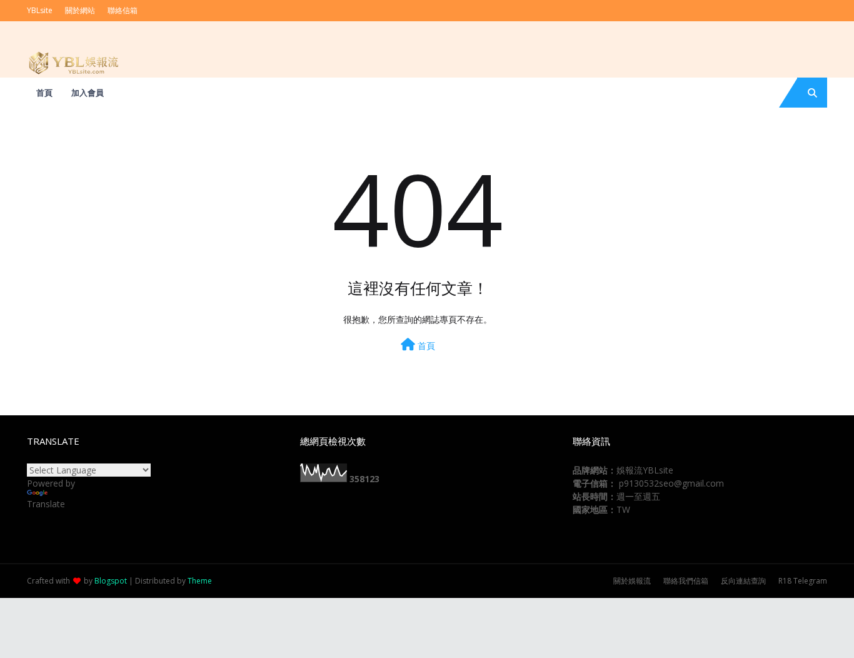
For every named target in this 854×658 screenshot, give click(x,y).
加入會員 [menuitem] (87, 92)
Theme (200, 580)
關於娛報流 (632, 580)
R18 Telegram (802, 580)
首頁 (425, 346)
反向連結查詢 (743, 580)
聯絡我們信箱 (685, 580)
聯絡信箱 (123, 10)
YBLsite (40, 10)
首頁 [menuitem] (44, 92)
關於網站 (80, 10)
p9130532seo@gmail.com (671, 483)
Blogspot (110, 580)
